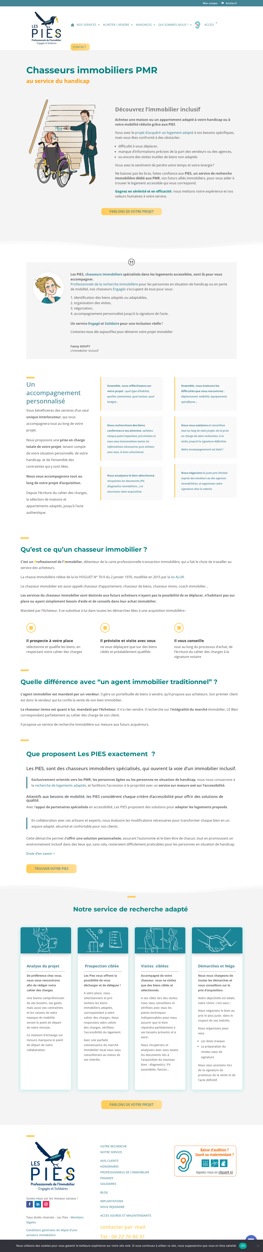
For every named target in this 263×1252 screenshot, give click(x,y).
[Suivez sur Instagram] (46, 1204)
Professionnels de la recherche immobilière (104, 284)
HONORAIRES (109, 1166)
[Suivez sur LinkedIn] (38, 1204)
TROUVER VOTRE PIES (51, 868)
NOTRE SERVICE (111, 1152)
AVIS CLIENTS (109, 1161)
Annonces (144, 25)
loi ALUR (177, 577)
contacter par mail (122, 1226)
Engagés (119, 289)
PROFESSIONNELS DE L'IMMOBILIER (124, 1172)
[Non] (258, 1246)
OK (243, 1245)
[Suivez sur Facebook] (29, 1204)
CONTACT (79, 47)
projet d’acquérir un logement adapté (163, 132)
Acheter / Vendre (116, 25)
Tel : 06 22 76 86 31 (122, 1236)
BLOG (104, 1192)
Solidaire (112, 323)
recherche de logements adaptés (60, 785)
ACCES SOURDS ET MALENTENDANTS (125, 1215)
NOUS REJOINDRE (112, 1207)
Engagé (93, 323)
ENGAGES (106, 1178)
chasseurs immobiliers (103, 274)
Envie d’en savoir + (40, 853)
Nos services (86, 25)
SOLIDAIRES (108, 1184)
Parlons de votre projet (132, 211)
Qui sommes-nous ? (173, 25)
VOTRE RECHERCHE (113, 1146)
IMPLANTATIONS (111, 1201)
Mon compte (210, 3)
